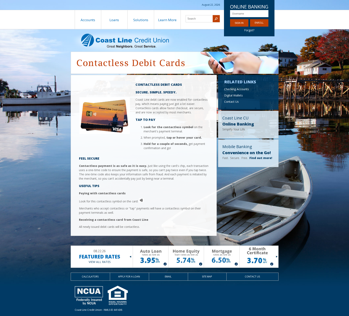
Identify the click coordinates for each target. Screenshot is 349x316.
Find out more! (260, 158)
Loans (114, 20)
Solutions (140, 20)
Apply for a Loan (129, 276)
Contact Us (231, 102)
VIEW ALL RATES (100, 262)
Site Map (207, 276)
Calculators (90, 276)
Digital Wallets (233, 95)
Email (168, 276)
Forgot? (249, 30)
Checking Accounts (236, 89)
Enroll (259, 22)
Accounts (88, 20)
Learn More (167, 20)
